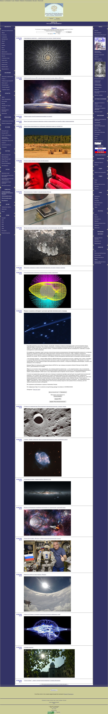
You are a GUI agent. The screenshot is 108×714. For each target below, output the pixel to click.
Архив (54, 700)
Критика (3, 56)
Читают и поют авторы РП (100, 172)
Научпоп (96, 164)
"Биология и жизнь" (99, 111)
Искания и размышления (7, 53)
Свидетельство (52, 29)
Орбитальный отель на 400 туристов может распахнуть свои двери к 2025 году (44, 78)
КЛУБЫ (7, 169)
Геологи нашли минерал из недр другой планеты (36, 160)
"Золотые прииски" (6, 87)
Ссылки (57, 700)
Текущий (3, 217)
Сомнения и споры (5, 58)
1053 (47, 684)
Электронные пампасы (6, 207)
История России (5, 130)
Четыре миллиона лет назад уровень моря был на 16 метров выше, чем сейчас (43, 227)
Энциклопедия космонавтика (98, 81)
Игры (96, 182)
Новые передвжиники (6, 99)
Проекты (96, 216)
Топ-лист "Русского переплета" (98, 238)
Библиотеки (97, 227)
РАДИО (100, 168)
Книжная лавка (5, 66)
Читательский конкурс (7, 198)
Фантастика (4, 209)
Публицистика (5, 39)
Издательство (4, 64)
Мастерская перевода (6, 185)
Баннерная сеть (98, 241)
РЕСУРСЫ (100, 210)
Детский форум (5, 165)
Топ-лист (34, 0)
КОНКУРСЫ (7, 189)
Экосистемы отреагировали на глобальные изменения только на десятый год (43, 126)
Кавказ (3, 43)
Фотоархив (4, 230)
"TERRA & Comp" (98, 106)
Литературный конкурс (7, 196)
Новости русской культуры (7, 30)
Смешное (96, 188)
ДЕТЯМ (7, 204)
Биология (96, 128)
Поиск (96, 214)
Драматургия (4, 51)
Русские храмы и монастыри (5, 110)
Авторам (96, 198)
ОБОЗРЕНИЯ (8, 72)
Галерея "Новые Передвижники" (54, 702)
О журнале (97, 200)
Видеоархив (4, 113)
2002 (3, 222)
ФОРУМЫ (7, 150)
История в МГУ (5, 133)
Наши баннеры (98, 243)
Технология (97, 134)
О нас (13, 0)
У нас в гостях (5, 62)
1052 (45, 684)
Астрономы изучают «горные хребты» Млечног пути (37, 479)
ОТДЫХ (100, 176)
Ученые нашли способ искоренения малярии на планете (38, 116)
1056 (55, 684)
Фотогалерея (4, 101)
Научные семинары (99, 95)
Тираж (96, 207)
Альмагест (4, 142)
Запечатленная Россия (6, 144)
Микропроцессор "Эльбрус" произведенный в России (37, 191)
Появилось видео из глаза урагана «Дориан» (35, 574)
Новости (22, 0)
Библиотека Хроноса (99, 162)
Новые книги (4, 60)
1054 (50, 684)
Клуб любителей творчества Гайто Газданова (7, 179)
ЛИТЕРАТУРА (7, 26)
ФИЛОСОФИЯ (7, 117)
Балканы (3, 45)
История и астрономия (99, 54)
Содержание (7, 0)
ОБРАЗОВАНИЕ (100, 115)
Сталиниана (4, 147)
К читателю (4, 34)
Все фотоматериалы (6, 232)
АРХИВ (7, 215)
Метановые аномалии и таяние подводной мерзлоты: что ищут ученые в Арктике (44, 267)
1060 (65, 684)
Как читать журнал (98, 202)
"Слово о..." (4, 78)
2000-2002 (100, 61)
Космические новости (99, 78)
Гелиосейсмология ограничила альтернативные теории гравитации (41, 272)
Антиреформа (97, 122)
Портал (2, 0)
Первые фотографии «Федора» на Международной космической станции (42, 538)
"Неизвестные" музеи (6, 105)
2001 (3, 224)
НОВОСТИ (100, 247)
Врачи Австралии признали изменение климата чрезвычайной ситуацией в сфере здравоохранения (49, 121)
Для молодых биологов (100, 154)
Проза (3, 47)
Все (95, 251)
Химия (96, 138)
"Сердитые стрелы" (6, 89)
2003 (3, 220)
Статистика (60, 700)
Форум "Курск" (5, 161)
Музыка (3, 103)
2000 (3, 226)
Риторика (4, 107)
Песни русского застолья (100, 184)
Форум (3, 211)
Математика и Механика (100, 132)
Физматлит (97, 89)
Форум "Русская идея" (6, 159)
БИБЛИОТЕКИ (100, 158)
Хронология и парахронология (5, 138)
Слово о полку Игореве (6, 135)
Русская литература (99, 140)
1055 (53, 684)
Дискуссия (40, 0)
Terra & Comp (36, 389)
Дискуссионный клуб (6, 154)
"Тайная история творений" (7, 80)
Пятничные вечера (5, 173)
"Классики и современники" (7, 76)
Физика (96, 136)
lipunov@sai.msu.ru (68, 694)
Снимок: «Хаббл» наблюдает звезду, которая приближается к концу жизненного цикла (45, 439)
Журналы (96, 221)
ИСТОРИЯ (7, 127)
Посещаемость (98, 219)
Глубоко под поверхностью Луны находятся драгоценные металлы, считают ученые (45, 406)
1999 (3, 228)
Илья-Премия (5, 200)
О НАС (100, 192)
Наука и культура (98, 58)
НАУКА (100, 26)
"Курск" (3, 41)
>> (67, 684)
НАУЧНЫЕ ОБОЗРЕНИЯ (100, 98)
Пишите (17, 0)
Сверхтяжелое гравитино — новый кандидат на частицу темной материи (42, 38)
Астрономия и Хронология (7, 140)
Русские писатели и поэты (100, 223)
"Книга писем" (5, 82)
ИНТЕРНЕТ (100, 234)
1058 (60, 684)
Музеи (96, 180)
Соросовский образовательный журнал (100, 125)
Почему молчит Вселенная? (100, 34)
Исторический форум (6, 163)
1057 (58, 684)
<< (40, 684)
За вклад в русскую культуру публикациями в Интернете (7, 193)
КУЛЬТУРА (7, 93)
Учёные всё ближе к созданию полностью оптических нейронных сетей (42, 614)
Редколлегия (97, 196)
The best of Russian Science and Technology (100, 262)
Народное (97, 186)
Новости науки (98, 255)
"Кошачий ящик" (5, 85)
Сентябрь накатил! (28, 647)
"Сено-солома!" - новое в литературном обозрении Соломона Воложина (42, 680)
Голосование (28, 0)
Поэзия (3, 49)
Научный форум (5, 156)
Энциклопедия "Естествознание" (98, 85)
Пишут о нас (97, 204)
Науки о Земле (97, 130)
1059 (63, 684)
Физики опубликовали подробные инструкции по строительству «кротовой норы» (45, 507)
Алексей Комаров (55, 707)
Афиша (3, 32)
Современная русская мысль (7, 120)
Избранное (97, 225)
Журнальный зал (5, 68)
